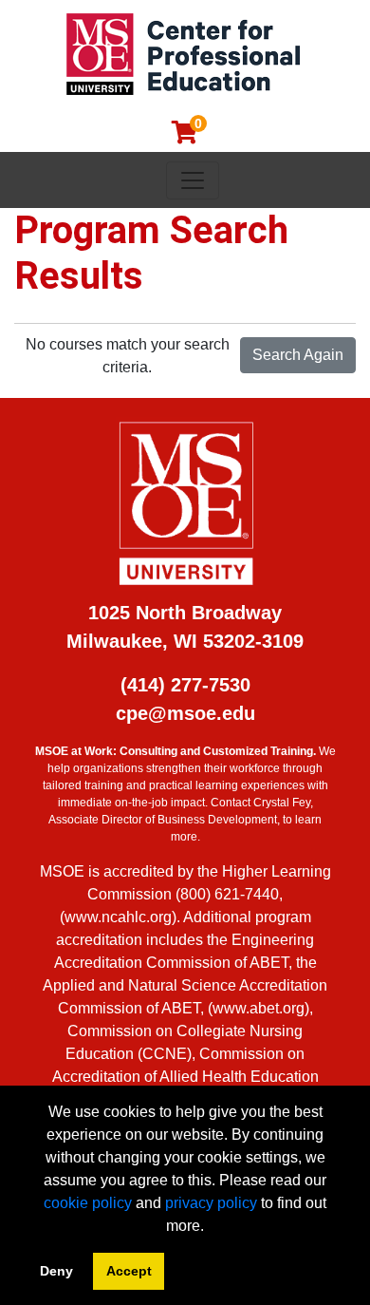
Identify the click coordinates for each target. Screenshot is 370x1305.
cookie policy (88, 1203)
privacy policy (211, 1203)
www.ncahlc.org (118, 917)
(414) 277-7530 (185, 684)
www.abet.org (259, 1008)
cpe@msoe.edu (185, 713)
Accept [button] (129, 1270)
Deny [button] (56, 1270)
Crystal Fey (281, 802)
